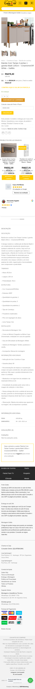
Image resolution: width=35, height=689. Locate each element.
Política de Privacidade (8, 579)
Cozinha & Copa (12, 60)
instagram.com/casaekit (17, 672)
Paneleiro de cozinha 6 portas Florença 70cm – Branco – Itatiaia (26, 160)
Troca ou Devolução (7, 574)
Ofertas (3, 586)
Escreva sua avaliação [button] (21, 192)
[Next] (30, 33)
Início (3, 60)
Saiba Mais (25, 497)
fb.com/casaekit (17, 674)
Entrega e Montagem (8, 577)
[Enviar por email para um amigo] (9, 132)
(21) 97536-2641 (18, 548)
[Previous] (4, 33)
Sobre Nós (4, 572)
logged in (19, 453)
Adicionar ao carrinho (13, 100)
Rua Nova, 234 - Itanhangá (9, 563)
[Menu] (25, 3)
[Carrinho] (32, 3)
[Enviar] (31, 8)
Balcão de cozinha (25, 60)
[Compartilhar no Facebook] (6, 132)
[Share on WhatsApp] (3, 132)
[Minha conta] (19, 3)
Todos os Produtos (7, 584)
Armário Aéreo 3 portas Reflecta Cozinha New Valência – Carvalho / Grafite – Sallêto (8, 161)
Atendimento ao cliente (8, 581)
